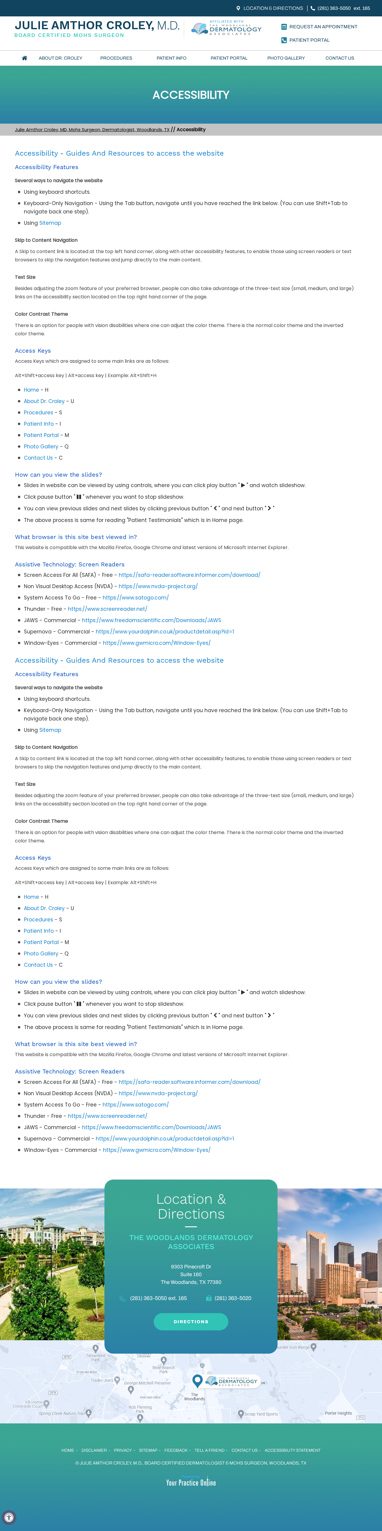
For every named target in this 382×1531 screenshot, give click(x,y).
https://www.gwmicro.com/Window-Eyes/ (157, 643)
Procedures (116, 58)
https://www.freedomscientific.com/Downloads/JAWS (151, 620)
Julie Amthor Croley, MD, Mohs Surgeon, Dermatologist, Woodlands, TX (92, 129)
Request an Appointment (323, 26)
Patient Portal (229, 58)
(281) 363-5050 (334, 8)
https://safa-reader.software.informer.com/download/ (190, 575)
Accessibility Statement (293, 1450)
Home (24, 58)
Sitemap (50, 223)
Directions (191, 1321)
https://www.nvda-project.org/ (158, 586)
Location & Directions (273, 8)
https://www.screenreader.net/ (107, 609)
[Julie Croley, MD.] (98, 29)
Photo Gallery (286, 58)
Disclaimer (94, 1450)
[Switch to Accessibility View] (8, 1517)
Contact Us (340, 58)
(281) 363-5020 (233, 1298)
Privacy (123, 1450)
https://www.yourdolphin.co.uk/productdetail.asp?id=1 (165, 631)
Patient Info (172, 58)
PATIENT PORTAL (309, 40)
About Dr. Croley (60, 58)
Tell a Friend (209, 1450)
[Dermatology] (227, 29)
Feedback (175, 1450)
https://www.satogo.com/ (136, 597)
